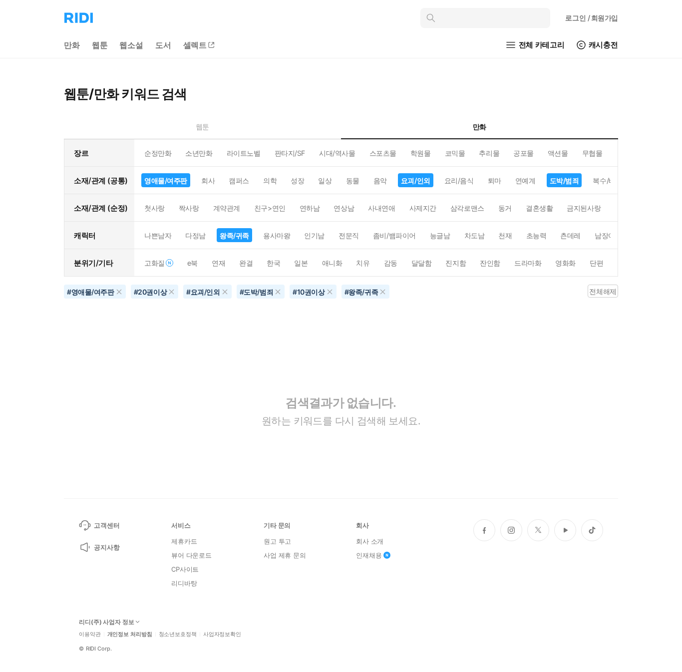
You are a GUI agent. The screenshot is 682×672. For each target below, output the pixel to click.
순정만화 (157, 153)
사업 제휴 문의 (285, 555)
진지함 (455, 263)
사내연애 (381, 208)
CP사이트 (185, 569)
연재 (218, 263)
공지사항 (106, 547)
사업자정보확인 (222, 634)
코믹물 (455, 153)
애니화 (332, 263)
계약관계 (226, 208)
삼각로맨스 (467, 208)
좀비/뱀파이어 (394, 235)
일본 (301, 263)
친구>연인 (270, 208)
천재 (505, 235)
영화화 (565, 263)
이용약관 (90, 634)
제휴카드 (184, 541)
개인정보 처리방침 (129, 634)
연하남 (310, 208)
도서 (163, 45)
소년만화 (198, 153)
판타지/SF (290, 153)
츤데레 (570, 235)
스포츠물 (382, 153)
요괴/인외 (415, 180)
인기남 (314, 235)
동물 (352, 180)
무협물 (592, 153)
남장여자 (608, 235)
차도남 (474, 235)
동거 (505, 208)
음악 (380, 180)
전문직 (349, 235)
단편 (596, 263)
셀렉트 (195, 45)
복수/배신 (607, 180)
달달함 (421, 263)
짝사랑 (189, 208)
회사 (208, 180)
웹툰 (100, 45)
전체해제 (602, 291)
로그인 (591, 17)
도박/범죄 (564, 180)
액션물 (558, 153)
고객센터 (106, 525)
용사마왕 (276, 235)
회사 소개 (369, 541)
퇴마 (494, 180)
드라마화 (527, 263)
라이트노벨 (244, 153)
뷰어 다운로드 (191, 555)
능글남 (440, 235)
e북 (192, 263)
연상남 (344, 208)
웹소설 (131, 45)
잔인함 (490, 263)
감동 (390, 263)
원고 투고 (277, 541)
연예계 (525, 180)
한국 (273, 263)
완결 (246, 263)
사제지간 (422, 208)
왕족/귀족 (234, 235)
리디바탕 (184, 583)
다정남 (195, 235)
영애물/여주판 (165, 180)
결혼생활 (539, 208)
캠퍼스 (239, 180)
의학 (270, 180)
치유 (362, 263)
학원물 (420, 153)
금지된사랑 (584, 208)
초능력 (536, 235)
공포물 (523, 153)
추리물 (489, 153)
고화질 (154, 263)
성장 (297, 180)
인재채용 (368, 555)
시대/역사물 (337, 153)
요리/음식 (459, 180)
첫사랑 (154, 208)
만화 (72, 45)
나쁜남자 (157, 235)
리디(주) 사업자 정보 (106, 622)
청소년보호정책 (178, 634)
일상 (325, 180)
